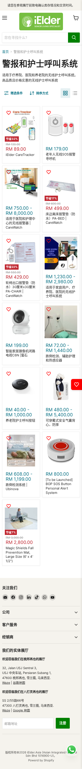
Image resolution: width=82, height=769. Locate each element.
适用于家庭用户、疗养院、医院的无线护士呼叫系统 (60, 291)
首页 (5, 52)
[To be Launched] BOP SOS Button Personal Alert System (59, 486)
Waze (6, 682)
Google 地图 (21, 710)
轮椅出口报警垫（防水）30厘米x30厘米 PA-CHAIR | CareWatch (20, 289)
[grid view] (65, 93)
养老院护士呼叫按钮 (20, 420)
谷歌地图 (19, 682)
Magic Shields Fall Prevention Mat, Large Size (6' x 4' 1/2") (20, 554)
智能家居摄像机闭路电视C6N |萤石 (20, 353)
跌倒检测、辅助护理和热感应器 (60, 358)
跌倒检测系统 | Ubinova (16, 487)
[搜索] (74, 37)
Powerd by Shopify (41, 760)
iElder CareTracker (20, 155)
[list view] (75, 93)
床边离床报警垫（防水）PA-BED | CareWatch (60, 218)
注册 (62, 723)
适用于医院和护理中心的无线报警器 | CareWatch (20, 223)
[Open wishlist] (76, 384)
